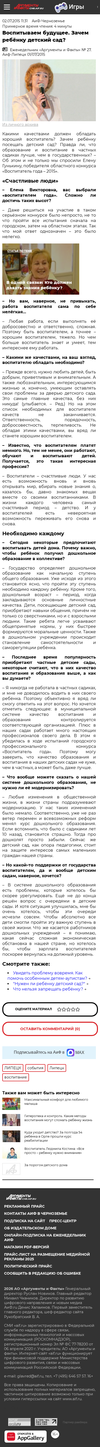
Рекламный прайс (24, 1206)
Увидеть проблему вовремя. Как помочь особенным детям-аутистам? (47, 976)
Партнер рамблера (75, 1422)
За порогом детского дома (45, 1165)
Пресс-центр (62, 1221)
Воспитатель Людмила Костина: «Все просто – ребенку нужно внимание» (54, 1151)
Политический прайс (28, 1266)
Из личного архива (20, 124)
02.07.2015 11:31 (15, 21)
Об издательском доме (30, 1228)
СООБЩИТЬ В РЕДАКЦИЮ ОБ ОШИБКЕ (42, 1273)
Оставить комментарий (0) (50, 1029)
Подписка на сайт (24, 1221)
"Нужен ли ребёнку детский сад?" (49, 983)
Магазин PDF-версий (26, 1247)
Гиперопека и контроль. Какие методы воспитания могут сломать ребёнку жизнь (58, 1118)
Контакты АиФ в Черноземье (35, 1213)
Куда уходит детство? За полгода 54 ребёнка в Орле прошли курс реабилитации (53, 1136)
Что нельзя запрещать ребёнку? (48, 989)
